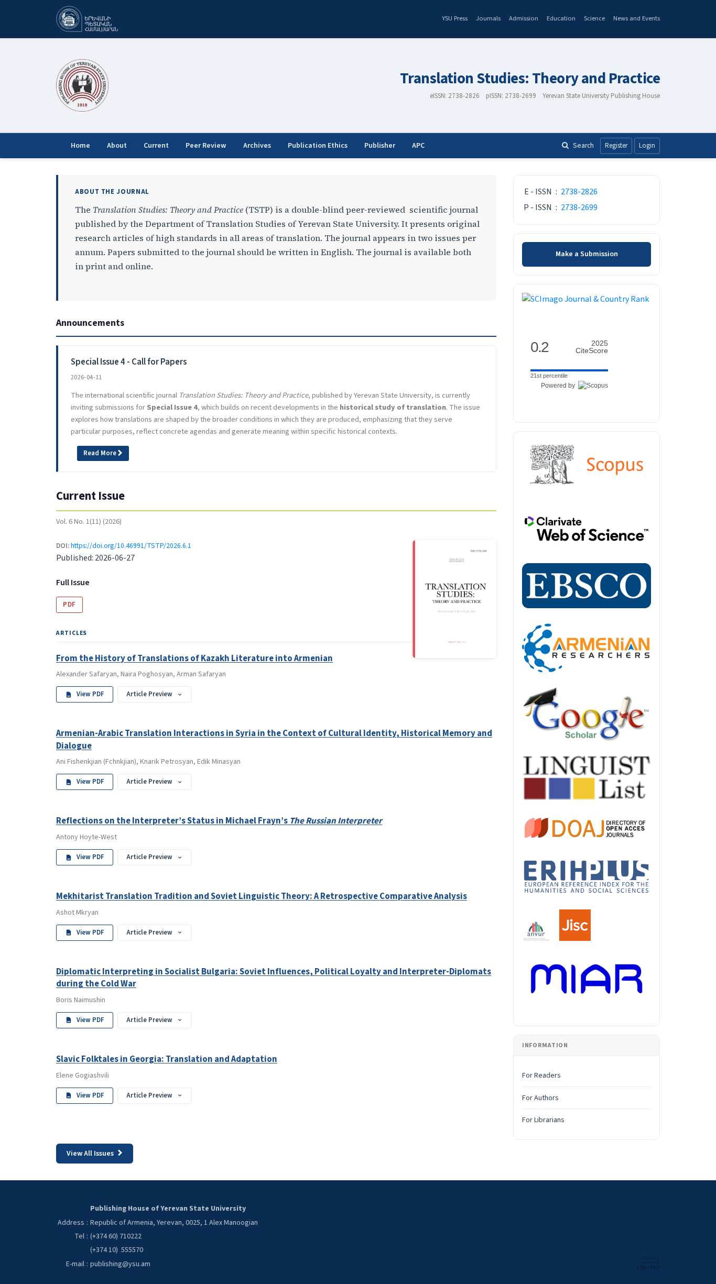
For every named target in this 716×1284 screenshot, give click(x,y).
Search (583, 145)
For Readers (541, 1075)
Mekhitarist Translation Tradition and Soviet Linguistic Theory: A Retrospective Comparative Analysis (261, 896)
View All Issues (90, 1153)
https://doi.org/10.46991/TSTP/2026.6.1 (131, 546)
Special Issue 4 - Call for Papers (129, 362)
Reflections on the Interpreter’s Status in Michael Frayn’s (219, 821)
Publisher (379, 145)
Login (647, 145)
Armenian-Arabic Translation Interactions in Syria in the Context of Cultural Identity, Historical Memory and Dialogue (274, 739)
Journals (488, 18)
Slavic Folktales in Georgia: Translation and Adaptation (166, 1059)
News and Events (636, 18)
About (117, 145)
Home (80, 145)
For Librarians (543, 1120)
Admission (523, 18)
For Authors (540, 1098)
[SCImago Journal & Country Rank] (585, 299)
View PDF (90, 694)
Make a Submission (587, 254)
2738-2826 (579, 191)
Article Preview (149, 694)
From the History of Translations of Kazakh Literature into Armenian (194, 658)
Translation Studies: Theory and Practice (530, 79)
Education (561, 18)
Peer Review (206, 145)
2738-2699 (579, 207)
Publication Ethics (318, 145)
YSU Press (455, 18)
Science (594, 18)
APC (418, 145)
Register (616, 145)
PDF (69, 604)
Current (156, 145)
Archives (257, 145)
